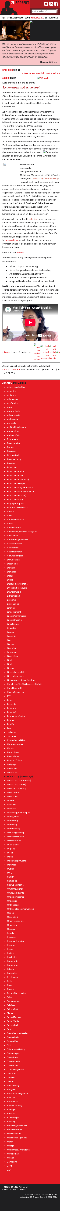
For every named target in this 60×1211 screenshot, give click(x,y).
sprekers (14, 1189)
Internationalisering (16, 716)
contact (23, 1189)
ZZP (9, 1169)
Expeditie (11, 636)
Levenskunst (13, 796)
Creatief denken (14, 543)
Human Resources (15, 692)
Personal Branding (15, 941)
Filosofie (11, 644)
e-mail (25, 1187)
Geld (9, 660)
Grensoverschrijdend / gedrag (21, 680)
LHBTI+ (10, 800)
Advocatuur (12, 399)
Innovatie (11, 704)
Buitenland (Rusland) (16, 495)
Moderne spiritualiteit (17, 860)
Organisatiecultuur (15, 921)
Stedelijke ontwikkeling (17, 1033)
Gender (10, 668)
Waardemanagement (17, 1137)
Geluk (10, 664)
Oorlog (10, 913)
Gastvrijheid (12, 656)
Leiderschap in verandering (44, 178)
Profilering (12, 973)
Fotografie (12, 652)
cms (55, 1194)
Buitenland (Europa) (16, 483)
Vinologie (11, 1109)
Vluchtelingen (13, 1117)
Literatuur (11, 804)
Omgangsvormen (15, 888)
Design (10, 575)
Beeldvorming (13, 443)
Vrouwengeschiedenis (17, 1125)
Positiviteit (12, 957)
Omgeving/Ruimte (15, 893)
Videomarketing (14, 1105)
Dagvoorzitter (13, 559)
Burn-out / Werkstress (17, 507)
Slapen (10, 1013)
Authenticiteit (13, 435)
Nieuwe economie (15, 884)
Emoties (11, 608)
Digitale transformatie (17, 583)
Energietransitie (14, 620)
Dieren (10, 579)
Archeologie (12, 419)
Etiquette (11, 628)
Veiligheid (11, 1089)
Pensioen (11, 937)
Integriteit (11, 712)
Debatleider (12, 563)
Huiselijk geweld (14, 688)
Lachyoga (11, 764)
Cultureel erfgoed (15, 555)
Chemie (10, 511)
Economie (11, 600)
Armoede (11, 423)
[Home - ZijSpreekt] (15, 7)
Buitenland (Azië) (15, 475)
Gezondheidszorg (15, 676)
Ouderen (11, 929)
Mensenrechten (14, 840)
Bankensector (13, 439)
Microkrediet (13, 844)
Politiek (10, 953)
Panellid (10, 933)
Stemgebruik (13, 1037)
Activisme (11, 395)
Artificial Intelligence (16, 427)
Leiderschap (12, 772)
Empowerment (14, 612)
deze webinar (11, 240)
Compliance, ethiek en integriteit (22, 531)
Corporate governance (17, 539)
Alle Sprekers (13, 403)
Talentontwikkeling (16, 1049)
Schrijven (11, 1005)
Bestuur (10, 447)
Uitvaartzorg (13, 1085)
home (4, 1189)
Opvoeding (12, 917)
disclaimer (46, 1194)
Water (10, 1141)
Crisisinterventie (14, 551)
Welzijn (10, 1145)
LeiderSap (32, 219)
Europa (10, 632)
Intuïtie (10, 724)
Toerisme (11, 1073)
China (9, 515)
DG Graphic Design (38, 1197)
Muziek (10, 868)
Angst (10, 407)
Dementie (11, 571)
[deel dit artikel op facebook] (44, 352)
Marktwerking (13, 828)
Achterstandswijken (16, 387)
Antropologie (13, 411)
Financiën (11, 648)
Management (13, 816)
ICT (9, 696)
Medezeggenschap (16, 832)
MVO (9, 872)
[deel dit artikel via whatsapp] (58, 352)
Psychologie (12, 977)
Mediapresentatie (15, 836)
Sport (9, 1029)
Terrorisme (12, 1057)
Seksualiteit (12, 1009)
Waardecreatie (14, 1133)
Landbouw (12, 768)
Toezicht (11, 1077)
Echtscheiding (13, 596)
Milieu (10, 852)
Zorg (9, 1165)
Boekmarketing (14, 459)
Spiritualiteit (12, 1025)
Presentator (12, 965)
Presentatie (12, 961)
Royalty (10, 989)
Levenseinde (13, 792)
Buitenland (12, 467)
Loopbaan (12, 808)
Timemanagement (15, 1069)
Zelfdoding (12, 1161)
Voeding (11, 1121)
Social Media (13, 1021)
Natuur (10, 876)
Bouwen (11, 463)
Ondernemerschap (16, 897)
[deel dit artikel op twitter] (37, 352)
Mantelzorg (12, 820)
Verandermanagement (17, 1093)
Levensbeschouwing (16, 788)
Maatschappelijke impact (18, 812)
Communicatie (14, 527)
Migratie (11, 848)
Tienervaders (13, 1065)
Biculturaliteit (13, 455)
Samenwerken (13, 1001)
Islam (9, 728)
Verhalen (11, 1097)
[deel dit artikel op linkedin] (52, 352)
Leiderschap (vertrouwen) (19, 780)
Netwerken (12, 880)
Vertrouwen (12, 1101)
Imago (10, 700)
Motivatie (11, 864)
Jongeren (11, 736)
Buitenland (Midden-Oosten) (20, 491)
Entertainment (13, 624)
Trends (10, 1081)
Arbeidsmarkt (13, 415)
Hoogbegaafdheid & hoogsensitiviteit (24, 684)
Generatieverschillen (16, 672)
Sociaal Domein (14, 1017)
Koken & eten (13, 752)
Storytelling (12, 1041)
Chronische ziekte (15, 519)
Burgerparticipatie (15, 503)
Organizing (12, 925)
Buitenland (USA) (15, 499)
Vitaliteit (11, 1113)
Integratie (11, 708)
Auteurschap (13, 431)
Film (9, 640)
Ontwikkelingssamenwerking (20, 909)
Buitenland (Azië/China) (18, 479)
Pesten (10, 949)
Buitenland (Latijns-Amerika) (20, 487)
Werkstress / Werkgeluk (18, 1149)
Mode (10, 856)
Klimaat (10, 748)
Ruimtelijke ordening (16, 993)
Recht (9, 981)
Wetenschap (13, 1153)
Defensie (11, 567)
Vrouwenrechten (14, 1129)
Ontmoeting (12, 905)
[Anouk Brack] (43, 78)
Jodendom (12, 732)
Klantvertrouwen (15, 744)
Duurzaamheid (14, 591)
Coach (10, 523)
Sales (9, 997)
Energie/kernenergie (16, 616)
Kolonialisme (13, 756)
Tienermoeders (14, 1061)
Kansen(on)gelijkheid (16, 740)
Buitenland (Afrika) (15, 471)
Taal (9, 1045)
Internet (11, 720)
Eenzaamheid (13, 604)
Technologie (12, 1053)
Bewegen (11, 451)
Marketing (12, 824)
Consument (12, 535)
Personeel (11, 945)
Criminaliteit (12, 547)
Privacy (10, 969)
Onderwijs (12, 901)
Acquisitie (11, 391)
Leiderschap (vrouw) (16, 784)
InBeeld (20, 252)
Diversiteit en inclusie (17, 587)
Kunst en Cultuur (14, 760)
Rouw (9, 985)
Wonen (10, 1157)
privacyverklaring (32, 1194)
